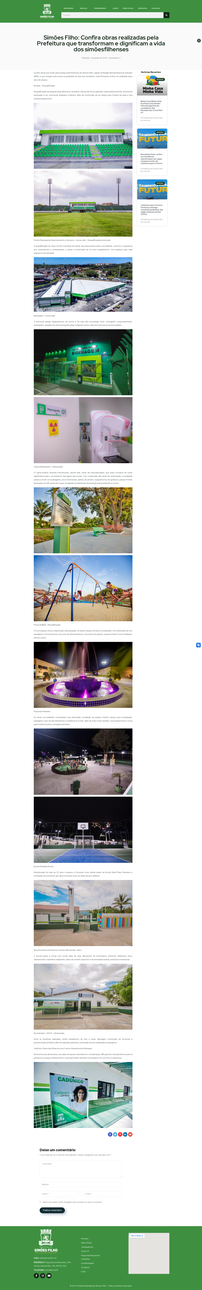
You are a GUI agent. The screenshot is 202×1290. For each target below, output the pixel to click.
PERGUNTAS (142, 8)
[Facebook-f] (36, 1275)
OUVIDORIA (156, 8)
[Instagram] (42, 1275)
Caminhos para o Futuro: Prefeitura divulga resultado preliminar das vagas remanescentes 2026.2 (152, 209)
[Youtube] (49, 1275)
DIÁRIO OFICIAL (128, 8)
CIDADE (115, 8)
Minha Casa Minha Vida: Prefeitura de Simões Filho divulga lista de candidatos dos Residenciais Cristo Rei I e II (152, 107)
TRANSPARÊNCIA (100, 8)
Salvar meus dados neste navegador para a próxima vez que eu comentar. (72, 1202)
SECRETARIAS (68, 8)
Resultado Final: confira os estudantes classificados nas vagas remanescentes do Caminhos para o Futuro (151, 159)
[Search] (166, 15)
